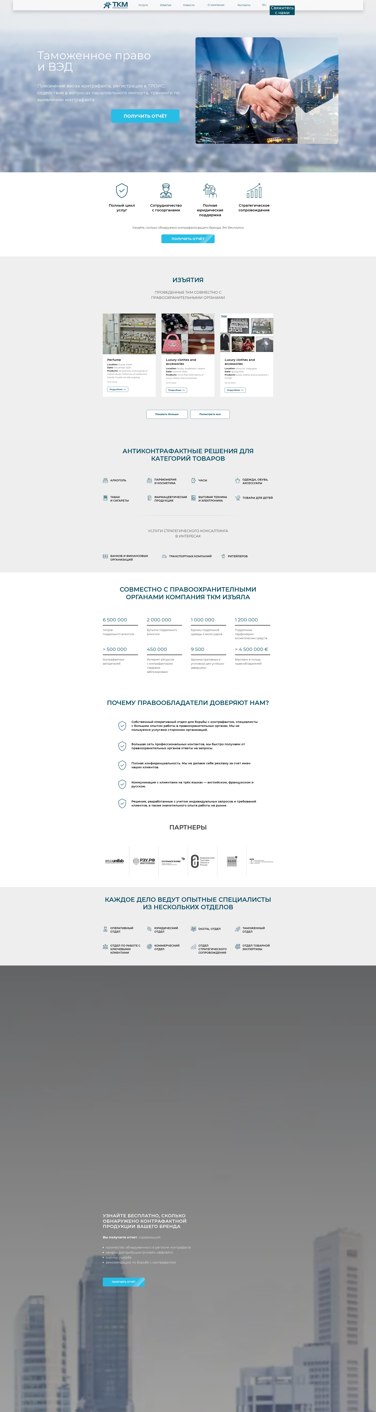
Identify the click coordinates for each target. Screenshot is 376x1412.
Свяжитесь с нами (282, 10)
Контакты (244, 5)
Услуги (143, 5)
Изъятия (165, 5)
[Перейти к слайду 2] (188, 168)
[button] (188, 238)
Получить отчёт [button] (145, 116)
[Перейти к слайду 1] (185, 168)
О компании (216, 5)
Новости (189, 5)
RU (264, 5)
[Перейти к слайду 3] (191, 168)
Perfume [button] (114, 360)
